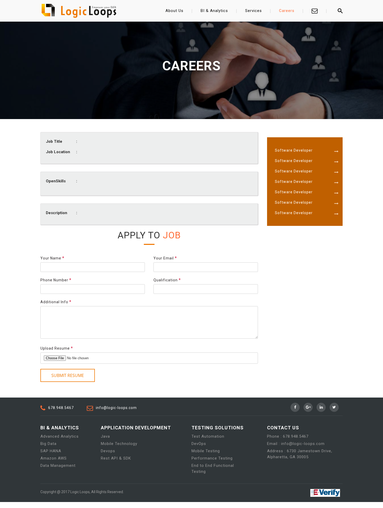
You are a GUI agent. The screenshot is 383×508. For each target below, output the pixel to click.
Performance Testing (212, 458)
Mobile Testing (205, 451)
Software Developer (294, 150)
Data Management (58, 465)
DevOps (198, 443)
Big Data (48, 443)
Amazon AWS (53, 458)
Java (105, 436)
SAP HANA (50, 451)
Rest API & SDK (116, 458)
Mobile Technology (119, 443)
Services (253, 10)
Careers (286, 10)
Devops (108, 451)
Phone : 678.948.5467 (287, 436)
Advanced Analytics (59, 436)
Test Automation (207, 436)
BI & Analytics (214, 10)
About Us (174, 10)
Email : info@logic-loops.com (296, 443)
